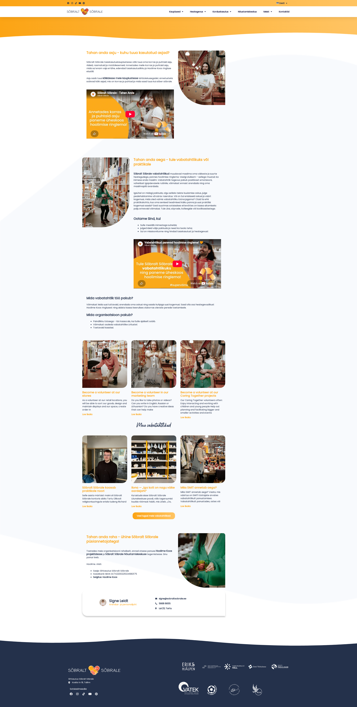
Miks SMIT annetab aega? (198, 487)
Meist (266, 11)
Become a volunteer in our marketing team (149, 394)
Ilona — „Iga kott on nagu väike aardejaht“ (153, 489)
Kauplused (174, 11)
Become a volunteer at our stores (101, 394)
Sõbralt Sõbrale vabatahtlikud (151, 173)
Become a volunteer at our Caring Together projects (199, 394)
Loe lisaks (87, 414)
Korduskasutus (220, 11)
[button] (154, 515)
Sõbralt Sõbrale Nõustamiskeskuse (126, 554)
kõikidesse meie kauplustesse (120, 78)
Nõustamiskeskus (247, 11)
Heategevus (196, 11)
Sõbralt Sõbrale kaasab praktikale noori (99, 489)
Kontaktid (284, 11)
